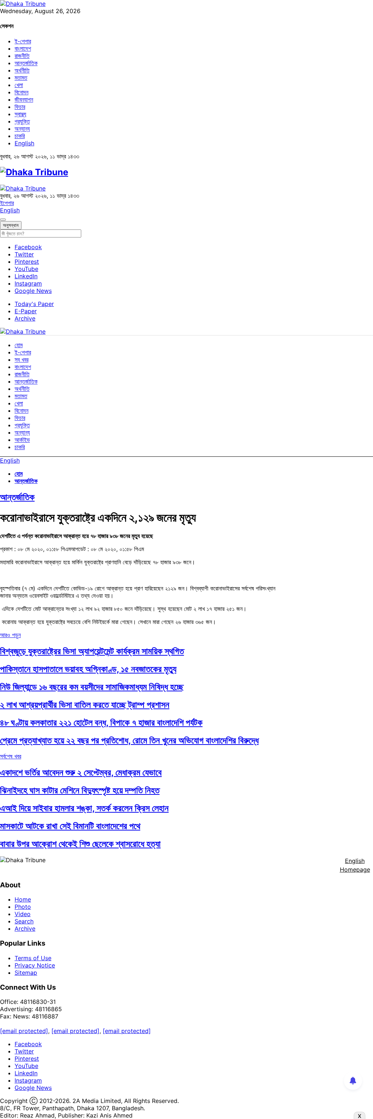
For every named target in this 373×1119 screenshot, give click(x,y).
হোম (19, 345)
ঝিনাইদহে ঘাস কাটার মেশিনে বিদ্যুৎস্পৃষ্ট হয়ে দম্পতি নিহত (80, 790)
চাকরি (20, 136)
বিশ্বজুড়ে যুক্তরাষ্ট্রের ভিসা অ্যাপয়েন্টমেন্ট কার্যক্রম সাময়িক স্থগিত (92, 651)
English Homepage (355, 865)
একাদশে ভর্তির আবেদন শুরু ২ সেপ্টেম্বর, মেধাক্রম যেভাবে (81, 772)
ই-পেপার (23, 41)
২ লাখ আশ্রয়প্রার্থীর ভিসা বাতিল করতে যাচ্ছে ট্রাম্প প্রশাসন (84, 704)
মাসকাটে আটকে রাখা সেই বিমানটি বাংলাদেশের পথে (70, 826)
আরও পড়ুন (10, 635)
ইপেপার (7, 203)
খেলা (19, 85)
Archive (25, 318)
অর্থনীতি (22, 70)
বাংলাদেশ (23, 48)
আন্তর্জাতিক (26, 63)
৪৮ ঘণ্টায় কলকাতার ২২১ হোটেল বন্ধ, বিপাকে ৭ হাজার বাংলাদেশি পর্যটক (101, 722)
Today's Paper (34, 303)
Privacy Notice (35, 965)
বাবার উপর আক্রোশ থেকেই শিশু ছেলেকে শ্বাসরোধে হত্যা (80, 844)
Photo (23, 906)
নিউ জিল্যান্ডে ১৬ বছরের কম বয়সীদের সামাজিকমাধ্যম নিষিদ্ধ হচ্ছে (92, 687)
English (24, 143)
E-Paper (26, 311)
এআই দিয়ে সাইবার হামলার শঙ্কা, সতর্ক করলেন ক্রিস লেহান (84, 808)
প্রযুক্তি (22, 121)
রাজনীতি (22, 55)
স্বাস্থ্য (20, 114)
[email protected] (24, 1030)
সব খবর (21, 359)
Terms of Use (33, 958)
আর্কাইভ (22, 439)
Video (23, 914)
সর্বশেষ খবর (10, 756)
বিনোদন (21, 92)
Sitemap (26, 972)
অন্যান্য (22, 128)
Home (23, 899)
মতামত (21, 77)
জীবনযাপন (24, 99)
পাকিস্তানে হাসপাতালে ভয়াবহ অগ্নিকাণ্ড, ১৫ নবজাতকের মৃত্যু (88, 669)
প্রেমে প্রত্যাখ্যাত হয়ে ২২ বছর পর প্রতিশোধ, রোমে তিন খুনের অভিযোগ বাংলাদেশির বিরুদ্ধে (129, 740)
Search (24, 921)
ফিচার (20, 106)
